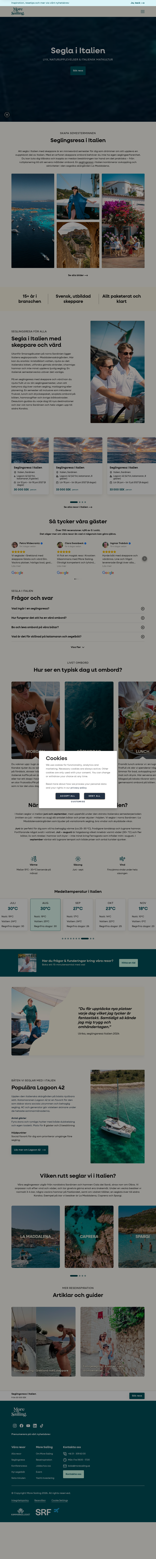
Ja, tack (135, 3)
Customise (78, 802)
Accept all (67, 796)
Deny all (94, 796)
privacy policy (79, 788)
